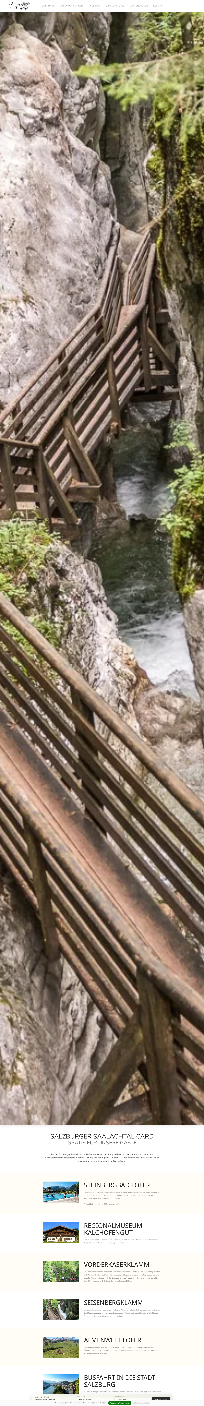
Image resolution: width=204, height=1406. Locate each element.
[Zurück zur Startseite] (19, 6)
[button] (6, 568)
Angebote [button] (94, 5)
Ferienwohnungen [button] (71, 5)
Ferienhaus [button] (48, 5)
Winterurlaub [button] (139, 5)
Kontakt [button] (158, 5)
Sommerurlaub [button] (115, 5)
